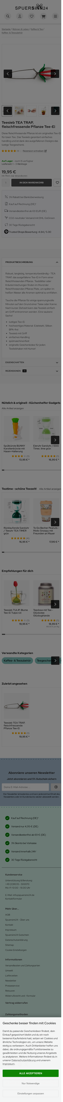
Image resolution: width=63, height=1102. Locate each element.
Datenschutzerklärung (24, 1060)
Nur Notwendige (31, 1083)
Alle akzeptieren (30, 1073)
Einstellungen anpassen (31, 1093)
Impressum (9, 1063)
